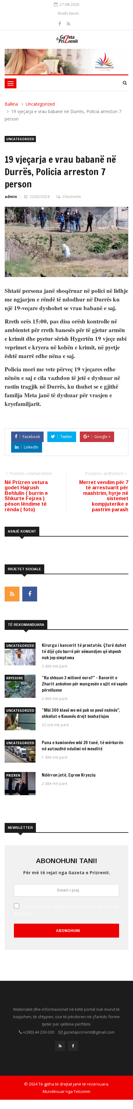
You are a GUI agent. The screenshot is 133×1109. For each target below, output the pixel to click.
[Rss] (68, 24)
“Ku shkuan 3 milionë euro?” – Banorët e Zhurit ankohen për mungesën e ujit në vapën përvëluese (84, 684)
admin (11, 196)
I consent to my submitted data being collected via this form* (66, 910)
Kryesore (14, 678)
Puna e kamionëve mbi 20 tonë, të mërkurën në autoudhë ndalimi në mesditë (82, 746)
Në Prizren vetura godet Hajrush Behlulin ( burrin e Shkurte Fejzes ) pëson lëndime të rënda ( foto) (26, 496)
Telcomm (82, 1091)
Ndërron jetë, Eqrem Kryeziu (69, 775)
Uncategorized (40, 104)
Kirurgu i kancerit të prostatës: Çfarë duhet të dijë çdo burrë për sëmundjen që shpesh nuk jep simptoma (84, 651)
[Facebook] (60, 24)
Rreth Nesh (68, 13)
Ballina (11, 104)
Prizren (13, 775)
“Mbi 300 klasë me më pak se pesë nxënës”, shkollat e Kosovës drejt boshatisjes (81, 713)
